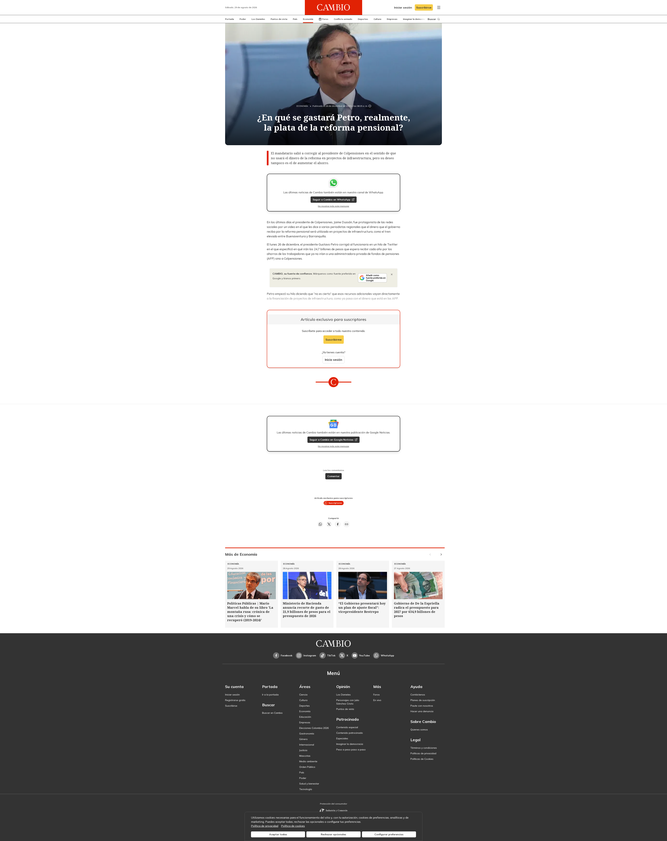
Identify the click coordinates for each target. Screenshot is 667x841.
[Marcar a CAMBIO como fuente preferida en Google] (372, 277)
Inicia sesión (333, 359)
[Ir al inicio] (333, 7)
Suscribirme (334, 339)
